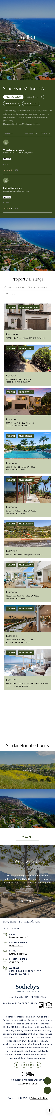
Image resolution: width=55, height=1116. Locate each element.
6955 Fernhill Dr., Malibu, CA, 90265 (16, 191)
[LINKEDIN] (24, 1065)
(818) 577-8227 (16, 962)
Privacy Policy (39, 1098)
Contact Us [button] (27, 901)
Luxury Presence (27, 1083)
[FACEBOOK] (16, 1065)
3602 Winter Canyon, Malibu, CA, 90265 (18, 153)
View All (27, 837)
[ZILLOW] (38, 1065)
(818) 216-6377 (16, 945)
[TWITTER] (31, 1065)
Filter (13, 294)
